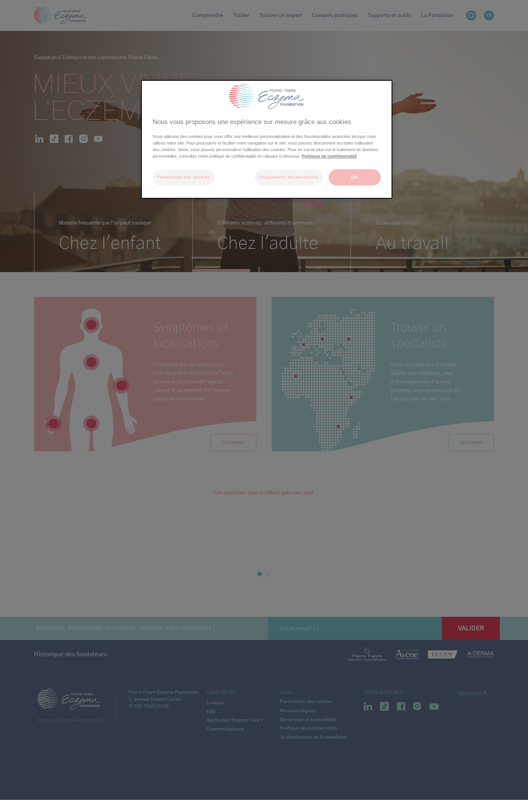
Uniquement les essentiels (288, 177)
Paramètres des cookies (183, 177)
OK (354, 177)
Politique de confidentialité (329, 156)
